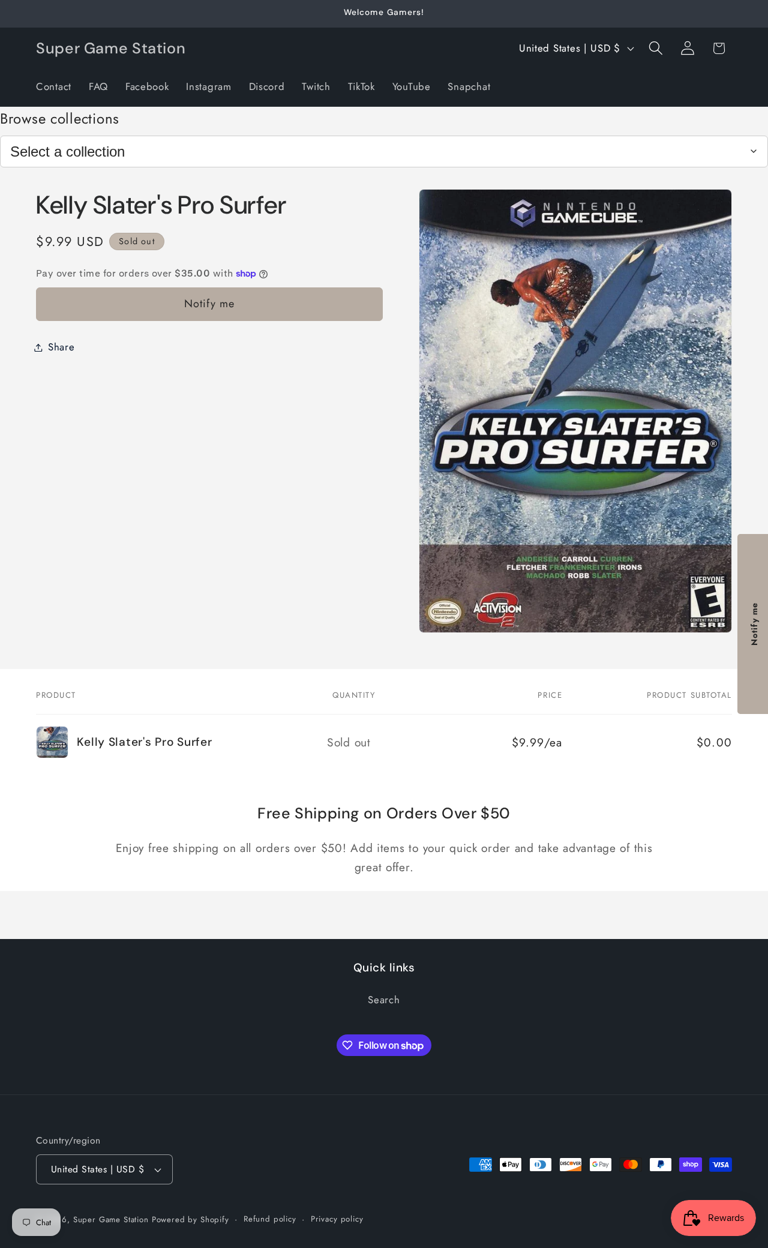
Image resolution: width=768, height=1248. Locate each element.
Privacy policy (337, 1219)
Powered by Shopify (190, 1219)
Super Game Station (111, 1219)
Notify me (209, 303)
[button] (655, 48)
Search (384, 1000)
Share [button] (61, 347)
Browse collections (59, 118)
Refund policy (270, 1219)
